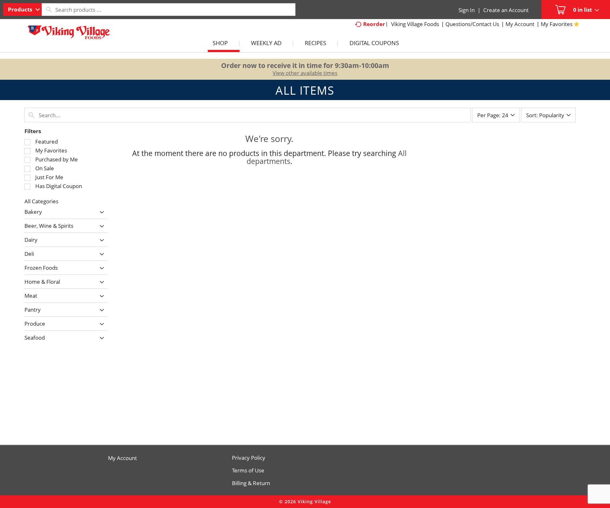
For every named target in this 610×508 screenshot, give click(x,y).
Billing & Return (251, 483)
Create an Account (506, 10)
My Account (122, 458)
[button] (100, 212)
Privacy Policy (248, 458)
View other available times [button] (305, 73)
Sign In (466, 10)
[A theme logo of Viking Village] (68, 35)
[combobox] (22, 9)
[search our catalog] (49, 9)
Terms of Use (248, 470)
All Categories (41, 201)
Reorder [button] (374, 24)
